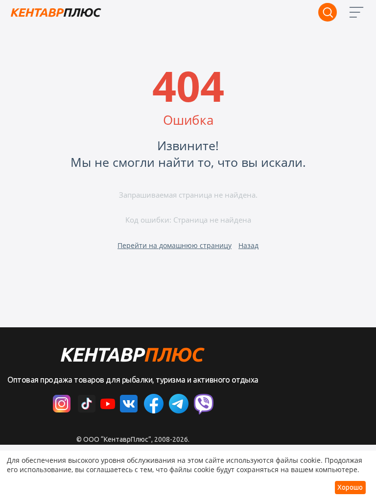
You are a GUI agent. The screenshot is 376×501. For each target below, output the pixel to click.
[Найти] (327, 12)
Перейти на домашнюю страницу (175, 245)
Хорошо (350, 487)
